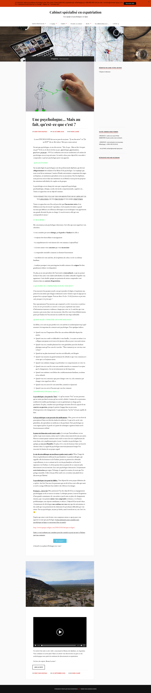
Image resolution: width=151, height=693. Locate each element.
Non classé (75, 131)
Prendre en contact (76, 24)
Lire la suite (38, 667)
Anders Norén (92, 689)
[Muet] (81, 645)
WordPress (74, 689)
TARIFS (63, 24)
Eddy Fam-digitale (40, 131)
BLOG (87, 24)
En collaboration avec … (102, 24)
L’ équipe (52, 24)
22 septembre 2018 (59, 673)
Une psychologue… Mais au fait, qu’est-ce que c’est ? (56, 122)
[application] (60, 632)
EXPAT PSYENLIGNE (38, 24)
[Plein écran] (84, 645)
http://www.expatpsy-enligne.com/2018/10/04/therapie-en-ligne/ (54, 527)
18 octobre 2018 (58, 131)
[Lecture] (35, 645)
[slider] (58, 645)
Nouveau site (130, 3)
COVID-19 (116, 24)
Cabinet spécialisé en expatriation (75, 12)
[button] (59, 632)
